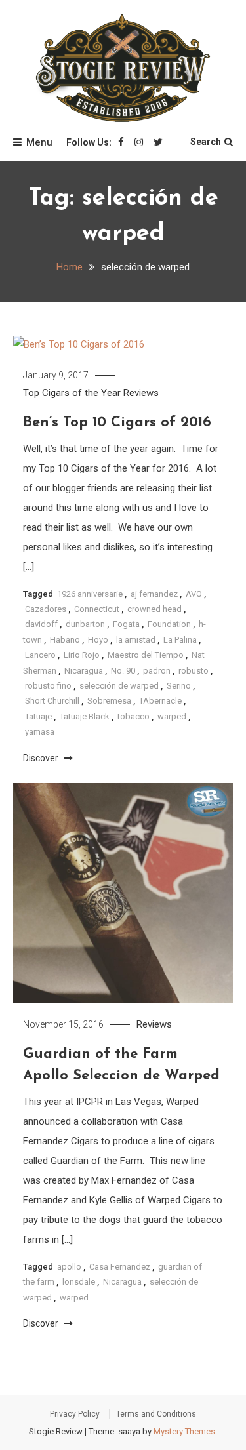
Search (205, 141)
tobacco (133, 716)
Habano (65, 640)
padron (157, 670)
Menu (39, 142)
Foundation (169, 624)
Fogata (126, 624)
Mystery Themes (184, 1431)
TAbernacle (160, 701)
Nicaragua (83, 670)
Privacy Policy (75, 1414)
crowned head (154, 609)
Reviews (141, 393)
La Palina (180, 640)
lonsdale (78, 1282)
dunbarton (85, 624)
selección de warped (119, 686)
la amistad (135, 640)
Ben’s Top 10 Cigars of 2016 (117, 422)
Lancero (40, 655)
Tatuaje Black (85, 716)
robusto (193, 670)
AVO (194, 594)
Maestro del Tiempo (146, 655)
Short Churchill (52, 701)
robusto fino (48, 686)
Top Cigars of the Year (72, 393)
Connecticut (96, 609)
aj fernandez (154, 594)
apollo (69, 1267)
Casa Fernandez (119, 1267)
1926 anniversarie (90, 594)
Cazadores (45, 609)
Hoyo (98, 640)
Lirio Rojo (82, 655)
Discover (41, 758)
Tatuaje (38, 716)
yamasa (39, 731)
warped (171, 716)
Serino (179, 686)
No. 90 (123, 670)
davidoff (41, 624)
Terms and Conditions (156, 1414)
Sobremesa (109, 701)
